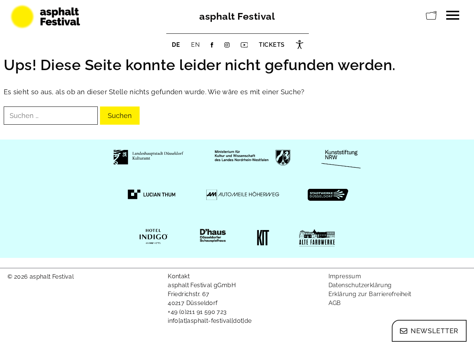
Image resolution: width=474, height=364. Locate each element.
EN (195, 44)
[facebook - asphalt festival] (212, 45)
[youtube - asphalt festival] (244, 45)
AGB (334, 302)
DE (176, 44)
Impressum (344, 276)
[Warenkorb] (431, 15)
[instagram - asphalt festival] (227, 45)
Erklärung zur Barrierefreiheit (369, 294)
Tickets (272, 44)
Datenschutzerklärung (360, 285)
